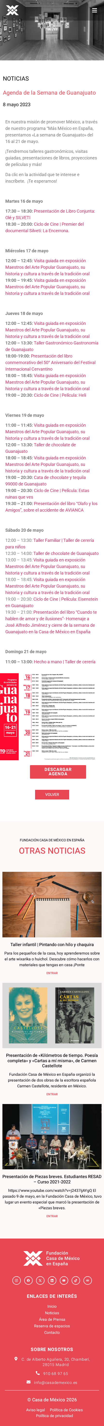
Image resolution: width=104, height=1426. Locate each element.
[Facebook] (28, 1280)
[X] (40, 1280)
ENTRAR (52, 973)
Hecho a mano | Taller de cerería (65, 661)
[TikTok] (76, 1280)
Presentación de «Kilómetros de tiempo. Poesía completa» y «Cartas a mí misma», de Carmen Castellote (52, 1060)
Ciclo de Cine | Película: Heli (60, 395)
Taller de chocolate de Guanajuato (66, 553)
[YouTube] (64, 1280)
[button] (94, 10)
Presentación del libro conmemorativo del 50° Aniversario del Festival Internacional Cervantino (50, 362)
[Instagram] (16, 1280)
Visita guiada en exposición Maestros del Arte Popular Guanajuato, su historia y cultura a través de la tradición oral (47, 267)
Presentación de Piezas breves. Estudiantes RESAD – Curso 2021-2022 (52, 1179)
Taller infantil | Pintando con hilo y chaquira (52, 944)
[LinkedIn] (52, 1280)
